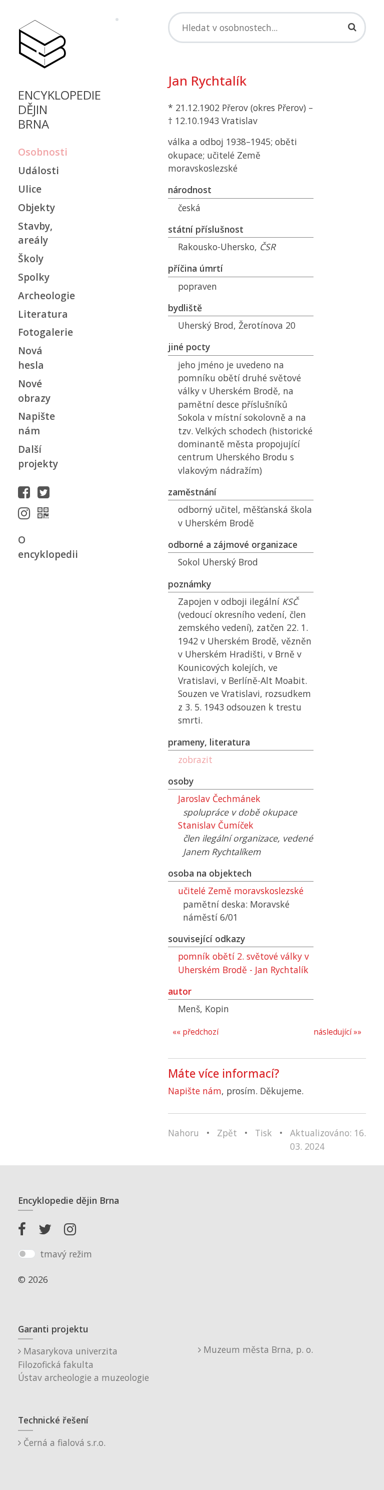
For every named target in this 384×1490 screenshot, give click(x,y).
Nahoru (183, 1133)
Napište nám (36, 423)
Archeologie (42, 295)
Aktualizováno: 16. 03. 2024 (328, 1139)
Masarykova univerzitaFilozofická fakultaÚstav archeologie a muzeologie (83, 1364)
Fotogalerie (42, 332)
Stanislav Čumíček (216, 825)
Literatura (42, 314)
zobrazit (195, 760)
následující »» (338, 1032)
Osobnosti (42, 152)
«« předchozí (195, 1032)
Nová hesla (31, 358)
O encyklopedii (42, 547)
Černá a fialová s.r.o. (63, 1442)
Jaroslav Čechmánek (219, 799)
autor (180, 991)
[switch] (27, 1253)
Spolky (34, 277)
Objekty (36, 207)
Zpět (227, 1133)
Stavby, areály (35, 233)
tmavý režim (66, 1254)
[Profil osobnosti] (46, 512)
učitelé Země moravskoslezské (241, 891)
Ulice (30, 189)
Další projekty (38, 456)
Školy (31, 258)
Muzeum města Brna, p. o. (257, 1349)
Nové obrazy (34, 391)
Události (38, 170)
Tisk (263, 1133)
